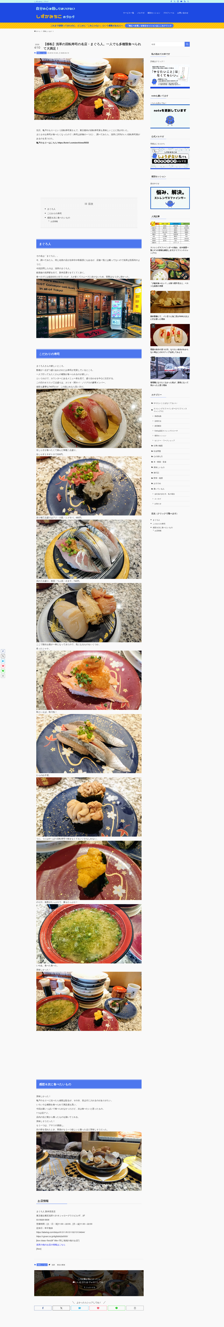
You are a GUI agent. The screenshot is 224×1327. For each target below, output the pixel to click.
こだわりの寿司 (54, 213)
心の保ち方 (158, 456)
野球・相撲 (158, 478)
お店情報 (54, 221)
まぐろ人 (51, 208)
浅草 (53, 1265)
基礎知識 (158, 416)
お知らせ (158, 503)
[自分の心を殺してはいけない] (55, 12)
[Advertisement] (89, 171)
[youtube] (181, 1)
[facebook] (171, 1)
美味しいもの (41, 53)
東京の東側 (61, 1265)
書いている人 (159, 488)
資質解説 (158, 426)
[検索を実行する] (187, 44)
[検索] (188, 1)
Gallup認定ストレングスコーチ (166, 431)
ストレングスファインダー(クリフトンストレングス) (170, 409)
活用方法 (158, 421)
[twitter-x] (174, 1)
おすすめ (157, 483)
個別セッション (160, 435)
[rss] (184, 1)
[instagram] (178, 1)
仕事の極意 (158, 445)
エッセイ (158, 499)
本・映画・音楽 (160, 461)
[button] (43, 1308)
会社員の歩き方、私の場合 (165, 494)
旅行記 (156, 472)
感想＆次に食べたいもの (58, 217)
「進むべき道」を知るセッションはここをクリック (149, 25)
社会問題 (157, 451)
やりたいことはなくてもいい (165, 403)
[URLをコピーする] (135, 1308)
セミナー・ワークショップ (165, 440)
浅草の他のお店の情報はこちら (50, 1244)
